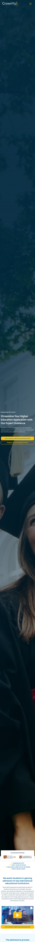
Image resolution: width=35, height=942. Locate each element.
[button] (30, 4)
